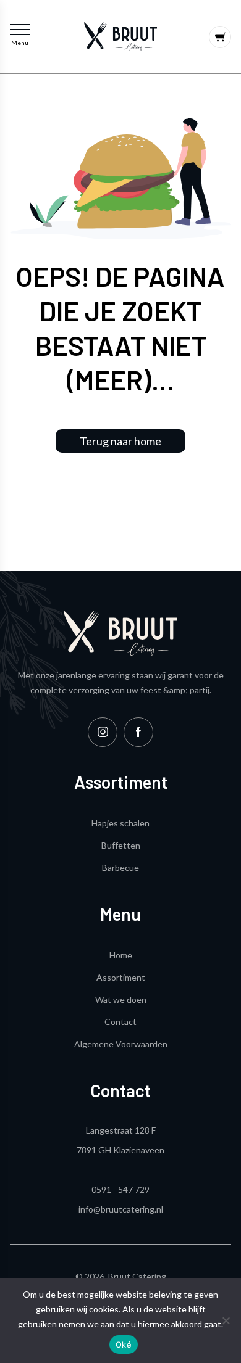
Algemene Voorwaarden (120, 1044)
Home (120, 955)
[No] (225, 1320)
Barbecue (120, 867)
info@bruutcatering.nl (120, 1209)
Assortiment (120, 977)
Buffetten (120, 845)
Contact (120, 1021)
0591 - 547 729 (120, 1189)
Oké (124, 1344)
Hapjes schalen (120, 823)
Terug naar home (120, 441)
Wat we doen (120, 999)
